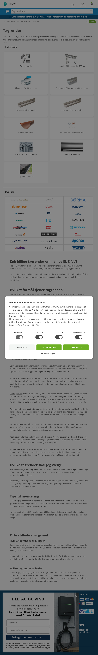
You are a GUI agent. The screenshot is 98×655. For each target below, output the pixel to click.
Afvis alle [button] (22, 347)
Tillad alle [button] (76, 347)
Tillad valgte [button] (49, 347)
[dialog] (49, 327)
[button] (49, 354)
